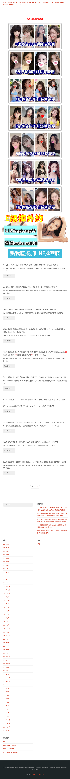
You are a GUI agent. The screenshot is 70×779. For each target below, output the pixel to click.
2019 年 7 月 (6, 695)
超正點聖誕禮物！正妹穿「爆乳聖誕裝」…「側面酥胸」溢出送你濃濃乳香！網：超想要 (35, 462)
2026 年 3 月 (6, 561)
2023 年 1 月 (6, 583)
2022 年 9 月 (6, 597)
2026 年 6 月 (6, 551)
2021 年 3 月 (6, 649)
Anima (34, 774)
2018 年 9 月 (6, 730)
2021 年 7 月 (6, 646)
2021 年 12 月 (6, 628)
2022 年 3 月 (6, 618)
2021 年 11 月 (6, 632)
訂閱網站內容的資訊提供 (10, 745)
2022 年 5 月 (6, 611)
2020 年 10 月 (6, 663)
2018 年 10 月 (6, 727)
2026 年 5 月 (6, 554)
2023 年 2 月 (6, 579)
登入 (4, 741)
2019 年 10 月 (6, 685)
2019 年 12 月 (6, 678)
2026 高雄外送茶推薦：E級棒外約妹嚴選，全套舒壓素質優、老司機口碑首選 (30, 265)
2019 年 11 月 (6, 681)
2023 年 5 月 (6, 568)
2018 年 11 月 (6, 723)
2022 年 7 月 (6, 604)
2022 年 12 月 (6, 586)
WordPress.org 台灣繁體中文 (11, 752)
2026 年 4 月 (6, 558)
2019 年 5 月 (6, 702)
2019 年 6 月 (6, 699)
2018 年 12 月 (6, 720)
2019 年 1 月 (6, 716)
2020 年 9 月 (6, 667)
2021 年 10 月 (6, 635)
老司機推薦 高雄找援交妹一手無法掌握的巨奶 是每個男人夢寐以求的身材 (29, 309)
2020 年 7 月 (6, 674)
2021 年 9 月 (6, 639)
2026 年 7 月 (6, 547)
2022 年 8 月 (6, 600)
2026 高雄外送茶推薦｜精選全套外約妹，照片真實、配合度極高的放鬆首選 (30, 287)
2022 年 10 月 (6, 593)
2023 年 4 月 (6, 572)
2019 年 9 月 (6, 688)
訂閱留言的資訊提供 (8, 749)
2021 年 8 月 (6, 642)
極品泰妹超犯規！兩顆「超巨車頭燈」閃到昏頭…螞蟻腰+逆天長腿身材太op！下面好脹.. (35, 377)
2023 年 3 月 (6, 576)
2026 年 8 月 (6, 544)
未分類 (38, 544)
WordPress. (41, 774)
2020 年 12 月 (6, 656)
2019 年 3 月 (6, 709)
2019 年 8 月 (6, 692)
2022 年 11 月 (6, 590)
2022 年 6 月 (6, 607)
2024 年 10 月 (6, 565)
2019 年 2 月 (6, 713)
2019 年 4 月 (6, 706)
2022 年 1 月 (6, 625)
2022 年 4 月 (6, 614)
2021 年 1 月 (6, 653)
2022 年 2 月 (6, 621)
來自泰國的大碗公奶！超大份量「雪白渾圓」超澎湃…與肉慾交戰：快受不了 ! (31, 442)
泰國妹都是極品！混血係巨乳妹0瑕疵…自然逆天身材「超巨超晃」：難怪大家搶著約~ (33, 422)
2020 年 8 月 (6, 670)
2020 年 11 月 (6, 660)
